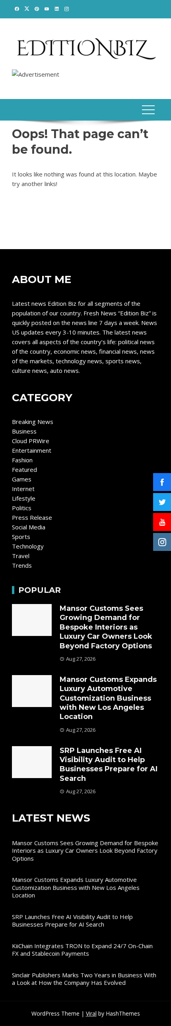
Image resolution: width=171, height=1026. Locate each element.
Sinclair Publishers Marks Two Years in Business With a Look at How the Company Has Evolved (84, 979)
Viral (91, 1013)
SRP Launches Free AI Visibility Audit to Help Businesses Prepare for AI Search (108, 764)
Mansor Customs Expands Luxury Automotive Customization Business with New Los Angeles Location (108, 698)
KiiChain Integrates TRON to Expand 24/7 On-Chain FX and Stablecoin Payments (82, 950)
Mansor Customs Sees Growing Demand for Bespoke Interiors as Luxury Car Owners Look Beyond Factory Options (106, 627)
